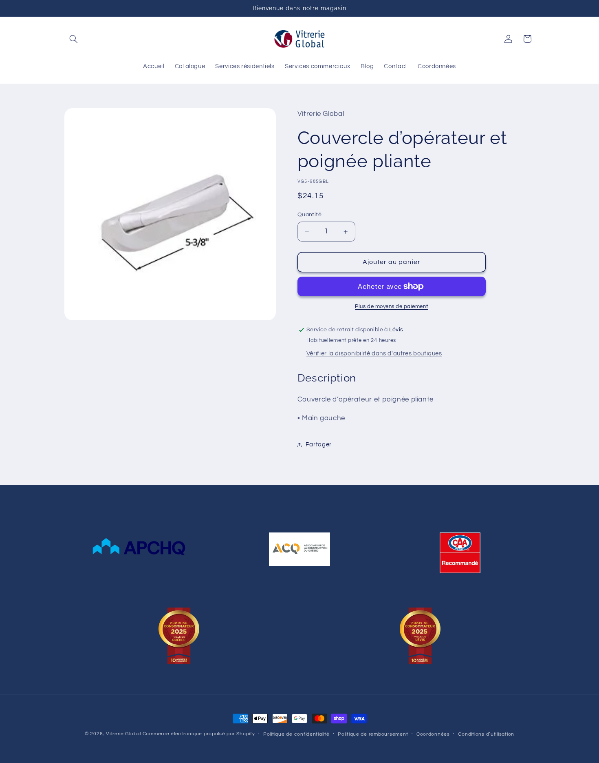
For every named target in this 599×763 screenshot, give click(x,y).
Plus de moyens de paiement (391, 306)
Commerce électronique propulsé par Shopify (199, 734)
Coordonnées (433, 734)
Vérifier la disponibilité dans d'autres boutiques (374, 353)
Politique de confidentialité (296, 734)
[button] (73, 38)
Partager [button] (319, 444)
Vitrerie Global (123, 734)
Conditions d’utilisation (486, 734)
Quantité (309, 214)
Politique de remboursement (373, 734)
